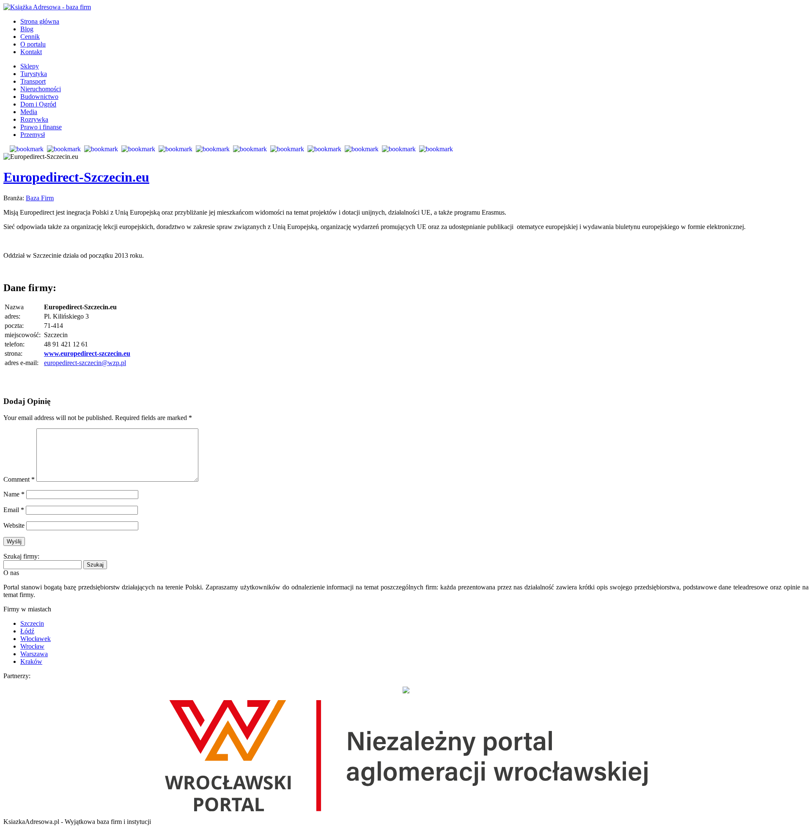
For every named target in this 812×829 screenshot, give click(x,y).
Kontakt (31, 51)
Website (14, 525)
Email (13, 509)
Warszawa (34, 653)
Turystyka (33, 73)
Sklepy (29, 66)
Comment (19, 479)
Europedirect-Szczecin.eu (76, 177)
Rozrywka (34, 119)
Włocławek (35, 638)
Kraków (31, 661)
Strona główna (39, 21)
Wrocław (32, 646)
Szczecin (32, 623)
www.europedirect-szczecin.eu (87, 353)
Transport (33, 81)
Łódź (27, 631)
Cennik (30, 36)
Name (14, 494)
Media (28, 111)
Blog (26, 29)
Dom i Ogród (38, 104)
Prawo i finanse (41, 127)
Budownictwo (39, 96)
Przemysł (32, 134)
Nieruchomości (40, 89)
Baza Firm (40, 198)
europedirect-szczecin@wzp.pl (85, 362)
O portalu (33, 44)
